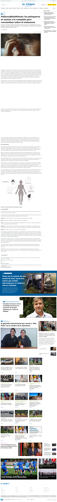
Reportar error (47, 490)
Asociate (52, 4)
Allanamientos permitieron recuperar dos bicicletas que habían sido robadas (47, 444)
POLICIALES (18, 8)
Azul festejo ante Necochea (13, 477)
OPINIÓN (22, 8)
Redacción (46, 487)
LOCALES (7, 8)
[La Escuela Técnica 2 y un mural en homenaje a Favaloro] (21, 396)
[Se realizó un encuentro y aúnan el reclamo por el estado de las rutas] (7, 378)
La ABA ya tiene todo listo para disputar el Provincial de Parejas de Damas (47, 449)
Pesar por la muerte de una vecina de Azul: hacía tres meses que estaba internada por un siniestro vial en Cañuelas (50, 18)
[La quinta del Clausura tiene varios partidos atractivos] (35, 413)
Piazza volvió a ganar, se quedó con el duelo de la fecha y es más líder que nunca (50, 31)
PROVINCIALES (35, 8)
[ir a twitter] (30, 499)
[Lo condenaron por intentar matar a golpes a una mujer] (21, 361)
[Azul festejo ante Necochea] (19, 469)
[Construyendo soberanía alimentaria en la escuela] (7, 396)
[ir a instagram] (33, 499)
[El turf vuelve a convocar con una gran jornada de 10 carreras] (21, 413)
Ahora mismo (3, 8)
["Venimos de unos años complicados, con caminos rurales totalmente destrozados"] (35, 396)
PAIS (38, 8)
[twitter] (52, 0)
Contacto (46, 491)
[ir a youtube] (31, 499)
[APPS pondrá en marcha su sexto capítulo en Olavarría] (7, 413)
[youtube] (53, 0)
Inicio (1, 487)
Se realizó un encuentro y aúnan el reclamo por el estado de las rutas (6, 385)
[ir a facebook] (28, 499)
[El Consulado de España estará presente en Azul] (21, 378)
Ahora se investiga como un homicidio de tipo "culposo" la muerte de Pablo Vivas (49, 13)
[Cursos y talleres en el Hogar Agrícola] (35, 429)
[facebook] (50, 0)
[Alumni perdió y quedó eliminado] (7, 429)
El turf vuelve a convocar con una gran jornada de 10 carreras (21, 421)
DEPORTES (14, 8)
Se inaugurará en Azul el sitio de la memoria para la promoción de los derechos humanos (47, 453)
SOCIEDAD (10, 8)
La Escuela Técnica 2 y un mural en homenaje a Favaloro (20, 404)
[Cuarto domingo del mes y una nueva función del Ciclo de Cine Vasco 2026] (30, 449)
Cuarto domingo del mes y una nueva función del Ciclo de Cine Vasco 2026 (9, 446)
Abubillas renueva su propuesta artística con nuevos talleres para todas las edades (47, 335)
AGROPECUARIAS (26, 8)
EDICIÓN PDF (46, 8)
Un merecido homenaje (42, 348)
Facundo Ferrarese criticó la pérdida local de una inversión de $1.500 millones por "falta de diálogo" (50, 23)
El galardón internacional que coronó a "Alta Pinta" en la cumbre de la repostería (50, 27)
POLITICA (30, 8)
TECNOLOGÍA (41, 8)
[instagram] (55, 0)
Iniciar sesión (3, 261)
